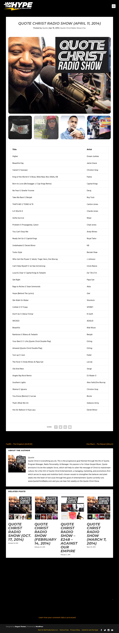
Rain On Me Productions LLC (48, 630)
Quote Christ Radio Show (70, 28)
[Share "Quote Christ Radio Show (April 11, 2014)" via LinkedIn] (65, 427)
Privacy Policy (75, 630)
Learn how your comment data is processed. (57, 617)
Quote (45, 28)
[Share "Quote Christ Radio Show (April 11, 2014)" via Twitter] (60, 427)
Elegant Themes (20, 626)
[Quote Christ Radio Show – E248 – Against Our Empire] (72, 508)
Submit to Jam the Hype (90, 630)
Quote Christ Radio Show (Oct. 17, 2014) (19, 532)
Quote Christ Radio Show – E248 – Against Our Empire (69, 537)
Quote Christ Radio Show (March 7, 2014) (97, 533)
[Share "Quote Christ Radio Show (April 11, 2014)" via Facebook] (56, 427)
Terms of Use (64, 630)
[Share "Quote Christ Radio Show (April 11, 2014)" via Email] (70, 427)
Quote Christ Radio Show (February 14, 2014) (45, 533)
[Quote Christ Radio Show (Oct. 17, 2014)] (20, 508)
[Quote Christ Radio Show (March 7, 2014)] (99, 508)
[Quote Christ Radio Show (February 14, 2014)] (46, 508)
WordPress (39, 626)
